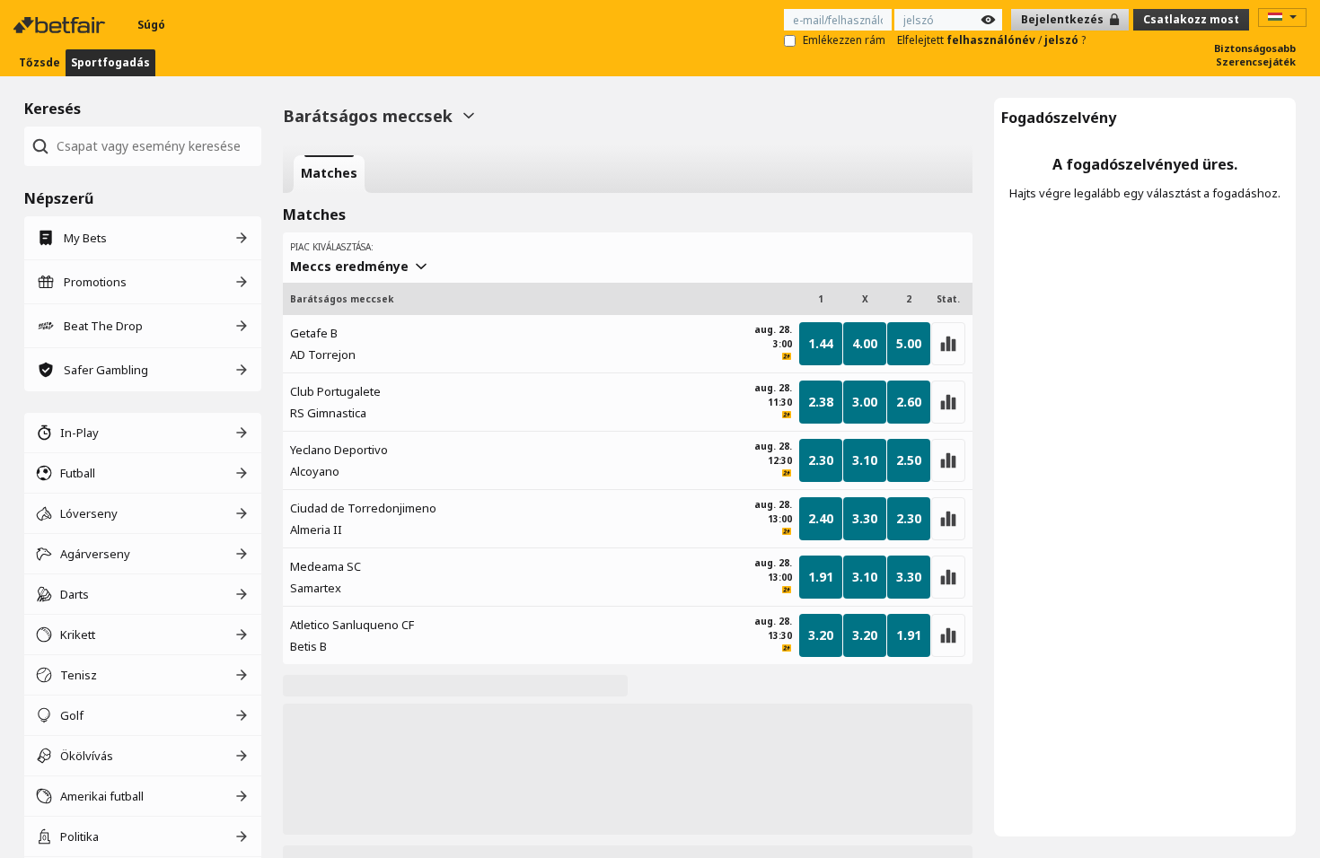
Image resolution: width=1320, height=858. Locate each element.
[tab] (329, 174)
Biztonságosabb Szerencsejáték (1255, 54)
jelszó (1062, 40)
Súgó (151, 24)
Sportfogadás (110, 62)
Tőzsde (39, 62)
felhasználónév (992, 40)
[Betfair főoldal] (61, 25)
